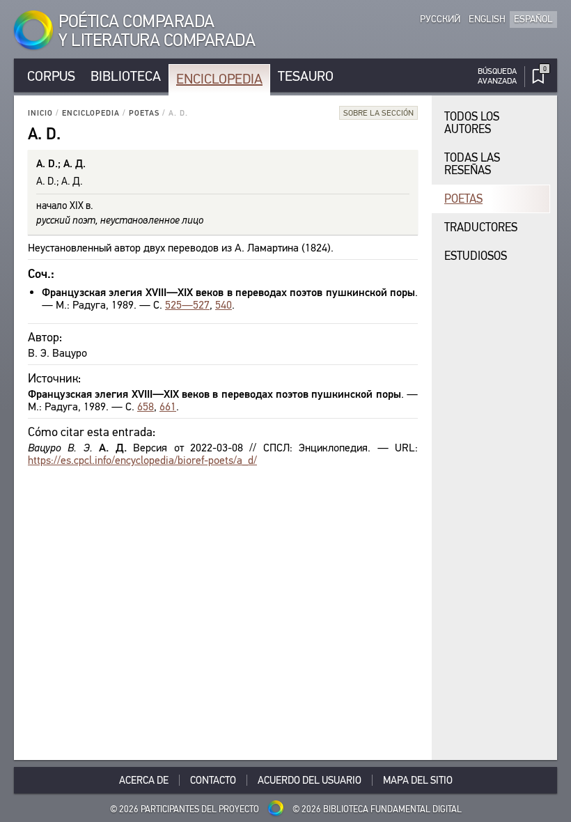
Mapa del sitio (418, 780)
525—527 (187, 304)
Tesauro (306, 76)
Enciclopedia (219, 79)
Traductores (480, 227)
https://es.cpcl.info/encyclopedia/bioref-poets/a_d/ (142, 460)
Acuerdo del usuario (309, 780)
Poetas (144, 113)
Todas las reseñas (472, 164)
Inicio (40, 113)
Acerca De (144, 780)
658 (145, 406)
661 (167, 406)
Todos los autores (471, 123)
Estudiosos (475, 256)
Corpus (51, 76)
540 (223, 304)
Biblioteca (126, 76)
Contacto (213, 780)
